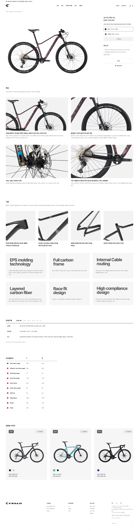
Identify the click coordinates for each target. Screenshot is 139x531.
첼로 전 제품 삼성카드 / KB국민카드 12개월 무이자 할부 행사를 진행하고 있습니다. (22, 1)
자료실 (48, 511)
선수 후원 (92, 511)
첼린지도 (92, 513)
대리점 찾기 (123, 5)
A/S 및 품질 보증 (51, 506)
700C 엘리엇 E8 (101, 474)
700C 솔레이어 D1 (13, 474)
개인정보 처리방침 (118, 515)
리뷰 (69, 511)
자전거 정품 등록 (50, 508)
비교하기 (119, 39)
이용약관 (113, 515)
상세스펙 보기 (107, 54)
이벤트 (69, 508)
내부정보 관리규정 (126, 515)
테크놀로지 (92, 508)
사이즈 (118, 61)
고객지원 (117, 5)
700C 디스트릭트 (57, 474)
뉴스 (69, 506)
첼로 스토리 (92, 506)
